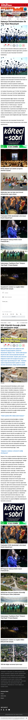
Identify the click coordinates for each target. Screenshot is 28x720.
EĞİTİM (9, 19)
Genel (9, 322)
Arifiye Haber (3, 19)
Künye (2, 693)
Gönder (14, 316)
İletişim (2, 698)
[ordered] (11, 314)
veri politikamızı (15, 718)
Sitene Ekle (3, 695)
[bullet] (13, 314)
